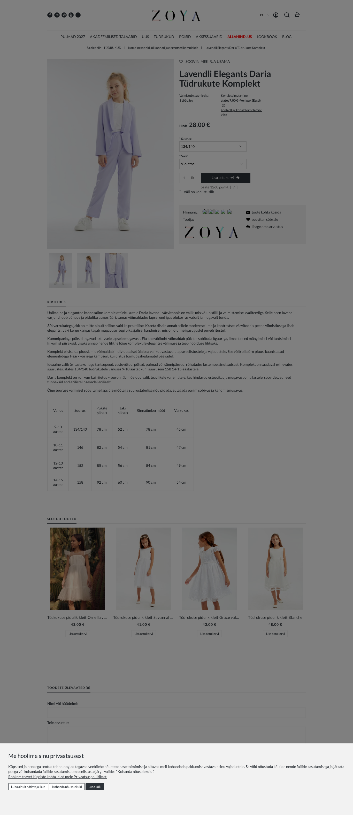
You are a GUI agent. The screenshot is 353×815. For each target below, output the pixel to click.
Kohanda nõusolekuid (67, 787)
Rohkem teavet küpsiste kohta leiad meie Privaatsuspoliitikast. (57, 776)
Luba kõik (94, 787)
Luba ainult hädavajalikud (28, 787)
